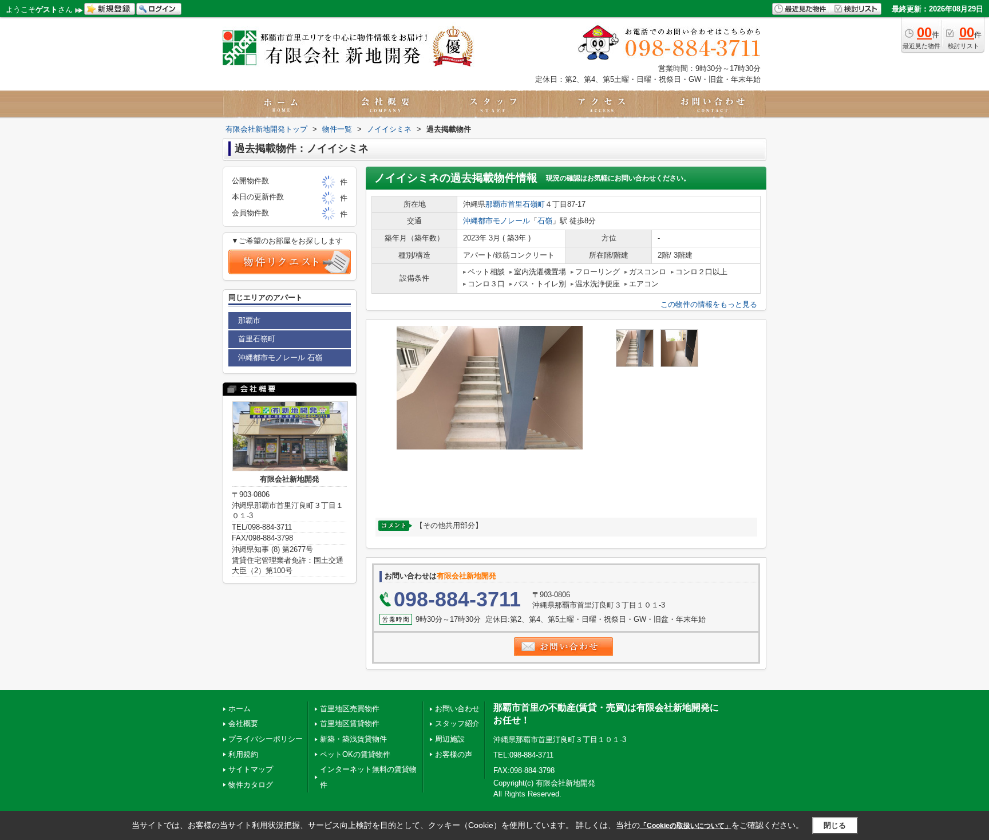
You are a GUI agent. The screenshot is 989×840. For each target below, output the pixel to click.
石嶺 (544, 220)
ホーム (239, 708)
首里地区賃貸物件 (349, 723)
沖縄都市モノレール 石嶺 (280, 357)
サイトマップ (250, 769)
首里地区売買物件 (349, 708)
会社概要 (243, 723)
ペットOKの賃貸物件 (355, 754)
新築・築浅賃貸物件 (353, 739)
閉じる (835, 825)
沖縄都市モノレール (496, 220)
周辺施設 (450, 739)
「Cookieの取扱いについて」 (685, 826)
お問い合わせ (457, 708)
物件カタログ (250, 784)
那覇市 (496, 204)
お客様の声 (453, 754)
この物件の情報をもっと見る (708, 304)
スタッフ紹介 (457, 723)
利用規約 (243, 754)
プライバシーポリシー (265, 739)
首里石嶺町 (526, 204)
